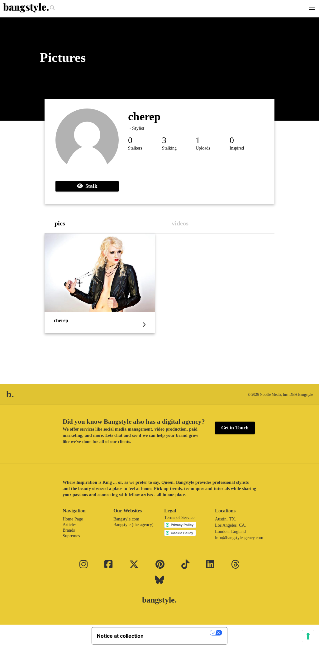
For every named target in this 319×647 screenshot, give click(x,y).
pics (60, 223)
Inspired (237, 148)
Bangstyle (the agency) (133, 524)
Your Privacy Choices (180, 633)
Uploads (203, 148)
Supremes (71, 536)
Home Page (73, 519)
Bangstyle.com (126, 519)
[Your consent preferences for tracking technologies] (308, 636)
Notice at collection (120, 636)
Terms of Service (179, 517)
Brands (69, 530)
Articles (69, 524)
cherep (144, 116)
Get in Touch (235, 427)
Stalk (90, 186)
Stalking (169, 148)
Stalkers (135, 148)
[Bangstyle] (26, 7)
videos (180, 223)
